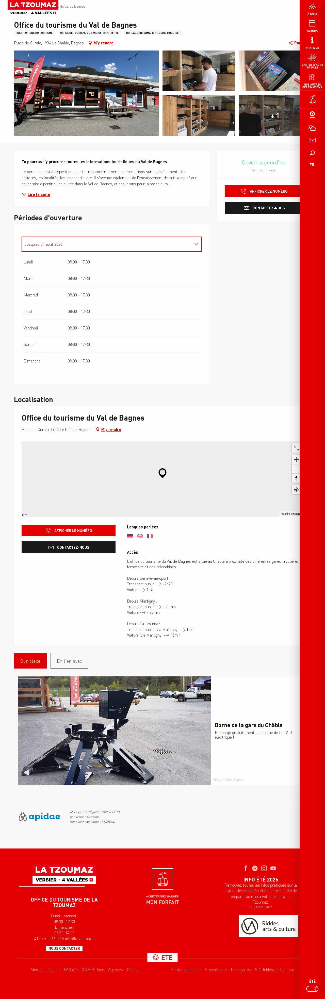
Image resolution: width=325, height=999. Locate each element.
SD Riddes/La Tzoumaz (275, 969)
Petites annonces (186, 969)
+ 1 (275, 115)
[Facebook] (245, 869)
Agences (115, 969)
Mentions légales (45, 969)
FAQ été (71, 969)
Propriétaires (216, 969)
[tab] (106, 244)
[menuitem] (33, 8)
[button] (312, 152)
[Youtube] (273, 869)
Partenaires (241, 969)
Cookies (133, 969)
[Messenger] (255, 869)
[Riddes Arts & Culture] (268, 926)
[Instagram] (264, 869)
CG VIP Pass (93, 969)
